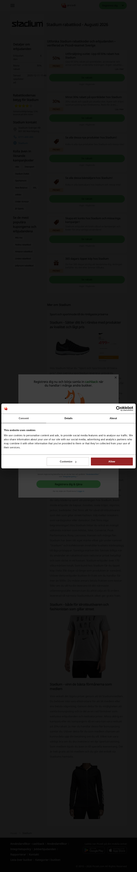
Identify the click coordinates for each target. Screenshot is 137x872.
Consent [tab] (24, 418)
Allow (111, 461)
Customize (66, 461)
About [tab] (113, 418)
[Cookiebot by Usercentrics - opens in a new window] (118, 408)
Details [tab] (68, 418)
